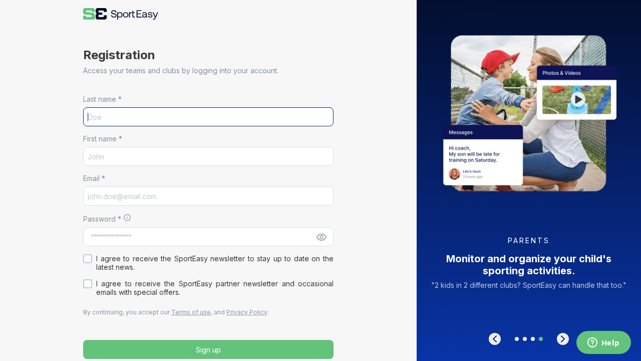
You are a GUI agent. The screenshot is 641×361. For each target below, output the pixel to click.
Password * (102, 219)
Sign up (208, 349)
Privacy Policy (246, 312)
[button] (120, 14)
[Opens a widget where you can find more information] (603, 343)
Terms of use (191, 312)
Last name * (102, 99)
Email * (94, 178)
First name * (102, 138)
